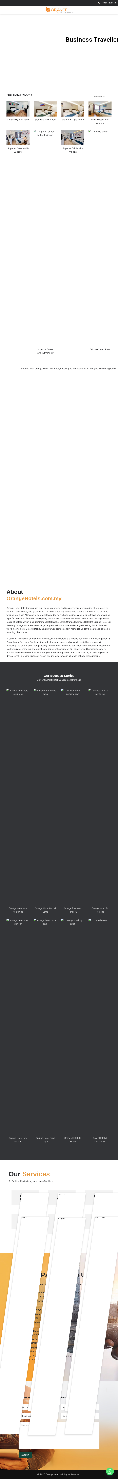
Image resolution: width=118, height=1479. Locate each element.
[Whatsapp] (110, 1471)
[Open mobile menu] (3, 10)
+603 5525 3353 (108, 3)
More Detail (99, 96)
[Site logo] (59, 10)
